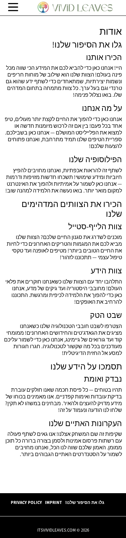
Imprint (53, 502)
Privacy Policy (26, 502)
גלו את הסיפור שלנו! (84, 502)
